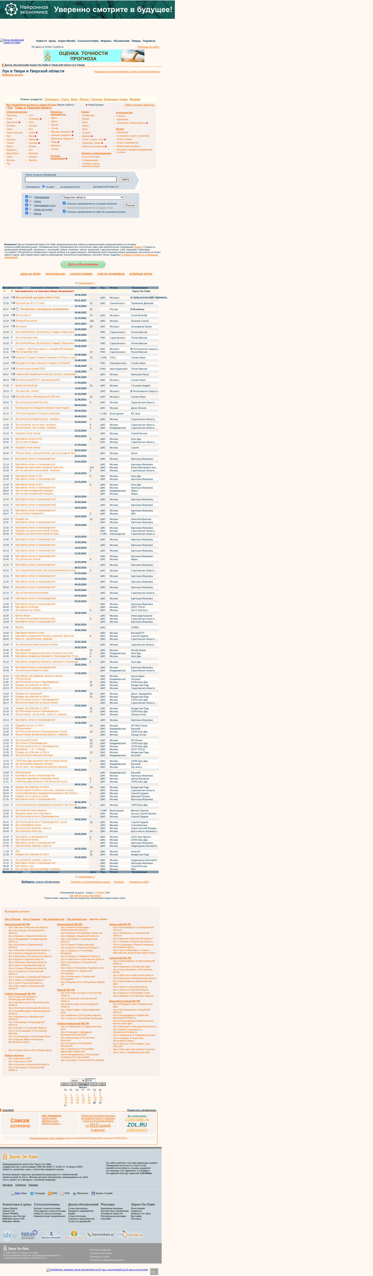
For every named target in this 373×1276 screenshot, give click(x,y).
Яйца (54, 142)
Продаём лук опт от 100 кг (29, 725)
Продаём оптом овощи (27, 447)
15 (96, 1097)
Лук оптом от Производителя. (31, 743)
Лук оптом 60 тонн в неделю (30, 810)
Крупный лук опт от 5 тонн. (30, 303)
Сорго (65, 99)
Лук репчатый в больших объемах (34, 755)
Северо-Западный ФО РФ (20, 993)
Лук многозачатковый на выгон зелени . (37, 644)
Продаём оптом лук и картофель (33, 813)
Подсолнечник (14, 132)
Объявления (121, 40)
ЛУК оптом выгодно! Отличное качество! (37, 413)
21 (90, 1100)
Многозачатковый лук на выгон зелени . (37, 702)
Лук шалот (21, 326)
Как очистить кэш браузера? (85, 895)
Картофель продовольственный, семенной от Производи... (47, 661)
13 (84, 1097)
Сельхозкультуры (78, 1208)
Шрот (85, 122)
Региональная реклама (113, 1216)
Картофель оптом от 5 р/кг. (30, 632)
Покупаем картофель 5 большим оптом (37, 778)
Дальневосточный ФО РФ (124, 1001)
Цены (52, 40)
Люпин (84, 99)
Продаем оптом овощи (27, 433)
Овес (10, 129)
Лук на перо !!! (23, 315)
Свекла (33, 125)
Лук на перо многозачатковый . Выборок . (38, 470)
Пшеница (12, 115)
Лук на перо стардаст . (27, 441)
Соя (31, 115)
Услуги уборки (124, 139)
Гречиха (11, 139)
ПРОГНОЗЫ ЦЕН (55, 274)
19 (78, 1100)
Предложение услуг (45, 205)
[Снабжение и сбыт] (10, 1240)
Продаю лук (21, 519)
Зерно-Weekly (67, 40)
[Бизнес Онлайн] (51, 1239)
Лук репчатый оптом (26, 740)
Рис (9, 136)
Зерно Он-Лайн (143, 1204)
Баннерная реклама (112, 1208)
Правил (138, 247)
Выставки (136, 1216)
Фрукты (33, 160)
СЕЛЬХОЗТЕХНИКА (81, 274)
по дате (50, 187)
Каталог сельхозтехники (47, 1208)
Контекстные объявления (115, 1211)
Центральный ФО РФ (17, 924)
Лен (31, 129)
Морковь (33, 153)
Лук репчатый (22, 650)
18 (72, 1100)
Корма (71, 1213)
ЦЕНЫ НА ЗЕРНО (31, 274)
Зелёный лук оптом (26, 320)
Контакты (8, 1185)
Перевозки (122, 132)
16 (101, 1097)
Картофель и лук (24, 866)
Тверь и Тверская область (33, 107)
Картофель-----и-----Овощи (30, 749)
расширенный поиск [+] (106, 186)
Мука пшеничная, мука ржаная (47, 1138)
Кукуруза (12, 149)
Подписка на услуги (101, 1253)
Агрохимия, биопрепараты (131, 123)
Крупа (54, 121)
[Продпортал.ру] (130, 1239)
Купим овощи (22, 615)
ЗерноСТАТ (8, 1211)
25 (72, 1102)
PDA (67, 1193)
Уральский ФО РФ (120, 924)
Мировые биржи (11, 1221)
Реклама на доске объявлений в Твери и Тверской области (127, 71)
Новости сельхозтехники (47, 1213)
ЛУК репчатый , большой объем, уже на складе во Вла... (46, 453)
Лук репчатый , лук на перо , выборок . (36, 427)
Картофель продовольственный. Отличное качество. (44, 653)
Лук (9, 107)
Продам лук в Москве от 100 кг (32, 685)
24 (66, 1102)
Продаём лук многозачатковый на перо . (37, 530)
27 (84, 1102)
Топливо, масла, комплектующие (91, 164)
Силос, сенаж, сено (93, 139)
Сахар (54, 128)
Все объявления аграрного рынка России (31, 104)
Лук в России (13, 919)
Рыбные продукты (61, 135)
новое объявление (40, 881)
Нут (9, 163)
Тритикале (51, 99)
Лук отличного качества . (29, 831)
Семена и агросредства (81, 1218)
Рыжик (32, 146)
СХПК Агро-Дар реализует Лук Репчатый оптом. (41, 760)
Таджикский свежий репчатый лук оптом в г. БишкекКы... (46, 374)
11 (72, 1097)
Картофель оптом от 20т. (29, 438)
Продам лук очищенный (28, 693)
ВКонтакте (82, 1193)
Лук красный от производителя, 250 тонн (37, 396)
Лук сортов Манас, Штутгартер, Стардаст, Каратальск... (45, 332)
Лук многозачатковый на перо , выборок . (38, 419)
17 (66, 1100)
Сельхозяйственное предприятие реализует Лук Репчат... (47, 793)
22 (96, 1100)
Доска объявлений (83, 1204)
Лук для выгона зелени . (28, 559)
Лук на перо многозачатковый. (32, 592)
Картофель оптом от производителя (35, 775)
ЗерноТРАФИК (10, 1213)
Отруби (86, 132)
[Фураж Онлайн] (74, 1239)
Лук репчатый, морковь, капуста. (33, 828)
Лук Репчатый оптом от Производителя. (37, 682)
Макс (24, 1193)
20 (84, 1100)
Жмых (85, 125)
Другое (37, 213)
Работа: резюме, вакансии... (140, 104)
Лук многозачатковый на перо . (32, 402)
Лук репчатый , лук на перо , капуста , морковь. (41, 714)
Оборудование (90, 160)
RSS (54, 1193)
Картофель (13, 153)
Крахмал (56, 145)
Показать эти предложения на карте (90, 882)
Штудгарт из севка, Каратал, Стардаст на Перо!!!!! (42, 363)
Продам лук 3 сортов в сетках (31, 796)
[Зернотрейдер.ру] (100, 1239)
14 (90, 1097)
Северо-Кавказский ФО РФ (73, 1023)
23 (101, 1100)
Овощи (32, 156)
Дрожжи (134, 99)
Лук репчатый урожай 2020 (30, 368)
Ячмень (11, 125)
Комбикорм (88, 115)
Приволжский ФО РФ (69, 924)
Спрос (37, 201)
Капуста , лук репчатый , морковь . (34, 638)
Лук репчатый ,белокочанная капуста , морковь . (42, 734)
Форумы (106, 40)
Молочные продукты (62, 138)
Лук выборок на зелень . (28, 610)
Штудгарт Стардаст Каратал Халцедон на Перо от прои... (46, 357)
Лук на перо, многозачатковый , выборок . (38, 869)
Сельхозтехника (88, 40)
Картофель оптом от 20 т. (29, 484)
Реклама (33, 1185)
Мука (54, 118)
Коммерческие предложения (49, 1216)
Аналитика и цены (17, 1204)
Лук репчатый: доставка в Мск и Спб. (37, 297)
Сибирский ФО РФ (120, 958)
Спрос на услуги (43, 209)
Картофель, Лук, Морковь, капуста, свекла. (39, 676)
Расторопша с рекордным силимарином (44, 309)
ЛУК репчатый (23, 679)
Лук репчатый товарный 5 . (30, 513)
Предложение (41, 197)
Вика (74, 99)
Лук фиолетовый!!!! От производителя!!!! (37, 379)
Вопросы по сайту (141, 1213)
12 (78, 1097)
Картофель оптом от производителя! (35, 458)
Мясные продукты (61, 131)
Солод (54, 149)
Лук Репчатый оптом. (27, 839)
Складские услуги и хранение (133, 135)
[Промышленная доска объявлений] (29, 1239)
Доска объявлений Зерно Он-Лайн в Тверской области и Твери (45, 65)
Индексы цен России (13, 1216)
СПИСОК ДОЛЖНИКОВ (111, 274)
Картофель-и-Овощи (26, 607)
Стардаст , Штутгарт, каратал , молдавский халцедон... (45, 348)
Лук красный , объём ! (27, 391)
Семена (121, 116)
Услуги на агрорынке (79, 1221)
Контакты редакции (100, 1249)
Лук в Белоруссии (53, 919)
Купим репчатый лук (26, 385)
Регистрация (138, 1208)
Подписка (149, 40)
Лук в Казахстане (77, 919)
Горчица (96, 99)
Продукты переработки (80, 1211)
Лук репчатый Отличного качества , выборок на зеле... (45, 790)
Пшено (10, 143)
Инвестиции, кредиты (128, 146)
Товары (136, 40)
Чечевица (34, 118)
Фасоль (11, 160)
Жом (84, 129)
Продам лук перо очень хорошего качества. (39, 467)
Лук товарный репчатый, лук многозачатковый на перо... (46, 570)
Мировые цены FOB (13, 1218)
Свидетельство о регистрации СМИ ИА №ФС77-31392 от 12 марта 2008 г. (43, 1166)
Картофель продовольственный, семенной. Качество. (44, 635)
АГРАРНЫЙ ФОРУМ (140, 274)
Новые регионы (14, 1055)
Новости (41, 40)
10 (66, 1097)
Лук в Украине (31, 919)
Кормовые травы (116, 99)
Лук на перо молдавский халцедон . (34, 490)
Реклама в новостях (112, 1213)
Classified (8, 1110)
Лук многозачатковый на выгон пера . (36, 618)
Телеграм (40, 1193)
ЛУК (17, 851)
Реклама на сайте (149, 46)
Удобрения (122, 119)
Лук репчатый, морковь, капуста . (33, 688)
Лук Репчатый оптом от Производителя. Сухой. (41, 731)
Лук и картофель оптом (28, 825)
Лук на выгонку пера (26, 337)
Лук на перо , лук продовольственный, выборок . (42, 766)
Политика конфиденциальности (107, 1260)
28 (90, 1102)
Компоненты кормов (93, 146)
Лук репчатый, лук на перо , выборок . (36, 424)
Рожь (9, 118)
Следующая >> (87, 283)
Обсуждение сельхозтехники (50, 1211)
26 (78, 1102)
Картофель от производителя (31, 836)
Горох (10, 156)
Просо (10, 146)
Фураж (85, 118)
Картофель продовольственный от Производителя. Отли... (47, 656)
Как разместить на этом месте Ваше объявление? (44, 291)
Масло (54, 124)
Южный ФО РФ (66, 990)
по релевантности (70, 187)
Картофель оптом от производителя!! (35, 499)
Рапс (31, 122)
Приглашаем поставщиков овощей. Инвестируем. (42, 407)
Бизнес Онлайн (104, 1193)
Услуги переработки (127, 142)
